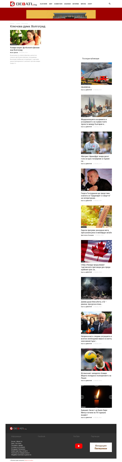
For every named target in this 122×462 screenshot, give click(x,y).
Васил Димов (14, 52)
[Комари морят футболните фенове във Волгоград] (25, 37)
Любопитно (14, 44)
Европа (83, 4)
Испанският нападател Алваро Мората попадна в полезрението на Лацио (96, 375)
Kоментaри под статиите (19, 451)
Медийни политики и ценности (21, 455)
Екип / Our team (16, 443)
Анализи (67, 4)
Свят (50, 4)
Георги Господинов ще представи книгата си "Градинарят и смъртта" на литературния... (95, 195)
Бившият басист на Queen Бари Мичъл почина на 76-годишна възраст (94, 412)
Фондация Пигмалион (18, 449)
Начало (12, 23)
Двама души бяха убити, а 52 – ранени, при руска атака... (94, 303)
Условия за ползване (18, 447)
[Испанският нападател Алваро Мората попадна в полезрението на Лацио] (96, 359)
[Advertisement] (96, 37)
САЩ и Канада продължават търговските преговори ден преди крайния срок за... (95, 267)
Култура (83, 190)
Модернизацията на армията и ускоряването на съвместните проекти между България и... (94, 121)
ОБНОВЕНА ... (86, 87)
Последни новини (86, 84)
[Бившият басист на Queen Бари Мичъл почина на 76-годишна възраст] (96, 396)
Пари (83, 261)
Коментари (58, 4)
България (43, 4)
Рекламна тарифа (17, 445)
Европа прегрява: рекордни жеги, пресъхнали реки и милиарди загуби (96, 231)
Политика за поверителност (20, 453)
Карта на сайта (29, 460)
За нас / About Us (16, 441)
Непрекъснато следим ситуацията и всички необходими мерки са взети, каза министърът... (96, 338)
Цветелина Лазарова (87, 235)
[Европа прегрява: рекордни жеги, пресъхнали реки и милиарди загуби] (96, 216)
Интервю (76, 4)
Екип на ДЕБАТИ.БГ (86, 89)
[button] (109, 4)
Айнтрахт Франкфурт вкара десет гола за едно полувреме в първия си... (95, 158)
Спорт (90, 4)
